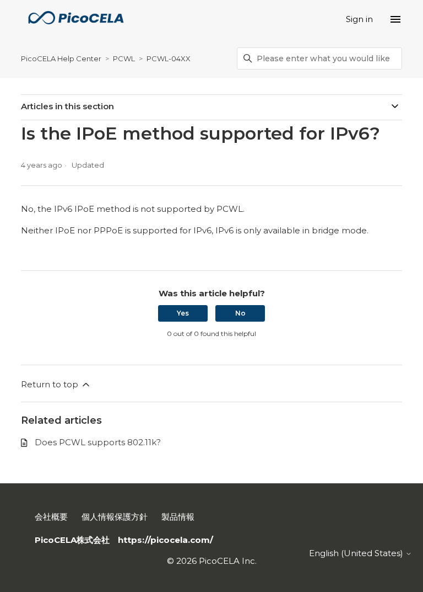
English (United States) (357, 553)
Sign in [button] (359, 19)
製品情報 (177, 516)
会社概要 (51, 516)
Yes (183, 313)
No (240, 313)
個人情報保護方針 (115, 516)
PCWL (124, 58)
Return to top (50, 384)
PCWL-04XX (169, 58)
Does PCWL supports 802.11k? (98, 442)
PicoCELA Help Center (61, 58)
